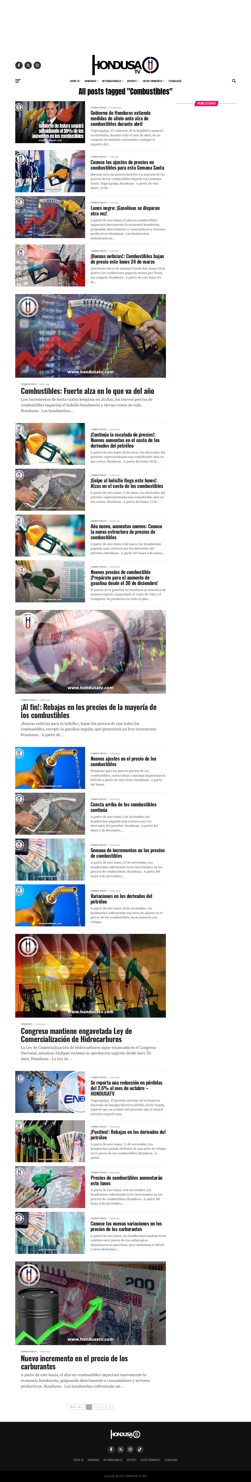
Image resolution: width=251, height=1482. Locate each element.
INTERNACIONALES (111, 81)
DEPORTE (132, 81)
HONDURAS (90, 81)
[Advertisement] (125, 26)
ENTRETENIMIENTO (152, 81)
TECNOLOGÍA (174, 81)
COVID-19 (75, 81)
